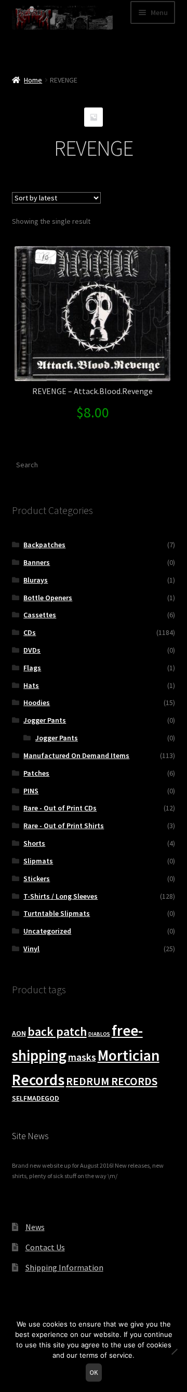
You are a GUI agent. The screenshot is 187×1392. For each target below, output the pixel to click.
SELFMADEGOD (35, 1098)
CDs (29, 632)
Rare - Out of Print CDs (60, 808)
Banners (36, 562)
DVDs (32, 650)
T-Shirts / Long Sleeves (60, 896)
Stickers (36, 878)
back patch (57, 1031)
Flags (32, 667)
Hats (31, 685)
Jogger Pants (44, 720)
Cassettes (39, 614)
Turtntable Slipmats (56, 913)
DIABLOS (99, 1034)
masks (82, 1057)
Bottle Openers (47, 597)
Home (33, 80)
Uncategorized (47, 931)
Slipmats (38, 861)
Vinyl (31, 948)
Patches (36, 773)
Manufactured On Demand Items (76, 755)
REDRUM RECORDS (111, 1081)
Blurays (35, 580)
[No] (174, 1351)
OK (93, 1372)
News (35, 1227)
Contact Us (45, 1247)
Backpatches (44, 544)
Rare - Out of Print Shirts (63, 825)
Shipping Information (64, 1267)
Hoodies (36, 702)
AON (19, 1033)
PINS (30, 790)
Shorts (34, 843)
